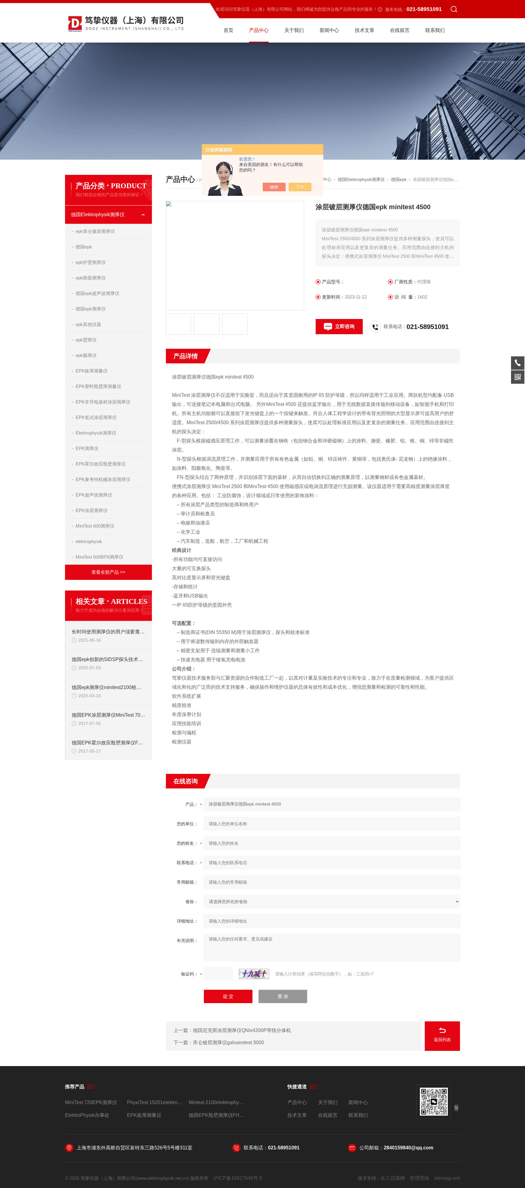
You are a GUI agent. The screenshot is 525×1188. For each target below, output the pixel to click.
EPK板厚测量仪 (92, 370)
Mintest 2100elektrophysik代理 (217, 1102)
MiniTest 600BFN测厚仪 (99, 556)
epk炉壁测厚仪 (91, 262)
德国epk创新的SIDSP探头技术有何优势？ (109, 659)
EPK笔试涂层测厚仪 (96, 417)
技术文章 (364, 30)
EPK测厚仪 (87, 448)
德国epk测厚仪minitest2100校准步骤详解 (109, 687)
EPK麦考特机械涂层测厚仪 (103, 479)
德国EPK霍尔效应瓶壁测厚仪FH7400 (109, 742)
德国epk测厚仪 (91, 308)
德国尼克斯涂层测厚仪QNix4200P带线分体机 (242, 1030)
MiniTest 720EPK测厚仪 (91, 1102)
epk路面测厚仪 (91, 277)
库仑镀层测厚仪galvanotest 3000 (228, 1042)
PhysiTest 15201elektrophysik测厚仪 (155, 1102)
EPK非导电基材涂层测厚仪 (103, 401)
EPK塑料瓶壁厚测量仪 (98, 386)
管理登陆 (419, 1178)
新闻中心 (329, 30)
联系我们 (435, 30)
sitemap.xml (447, 1178)
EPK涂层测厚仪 (92, 510)
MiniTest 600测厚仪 (95, 525)
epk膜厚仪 (86, 355)
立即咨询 (345, 326)
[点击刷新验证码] (254, 974)
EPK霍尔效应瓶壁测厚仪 (101, 463)
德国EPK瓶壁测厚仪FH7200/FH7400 (217, 1115)
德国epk (84, 246)
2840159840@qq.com (408, 1147)
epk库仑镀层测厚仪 (95, 231)
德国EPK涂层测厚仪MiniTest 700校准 (109, 715)
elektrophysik (89, 541)
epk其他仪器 (88, 324)
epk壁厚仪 (86, 339)
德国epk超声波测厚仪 (97, 293)
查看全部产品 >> (108, 572)
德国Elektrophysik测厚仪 (98, 214)
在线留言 (400, 30)
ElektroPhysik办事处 (87, 1115)
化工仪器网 (393, 1178)
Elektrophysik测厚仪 (96, 432)
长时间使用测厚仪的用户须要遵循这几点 (109, 631)
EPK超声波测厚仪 (94, 494)
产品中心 (259, 30)
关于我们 (294, 30)
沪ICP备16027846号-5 (237, 1178)
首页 (228, 30)
